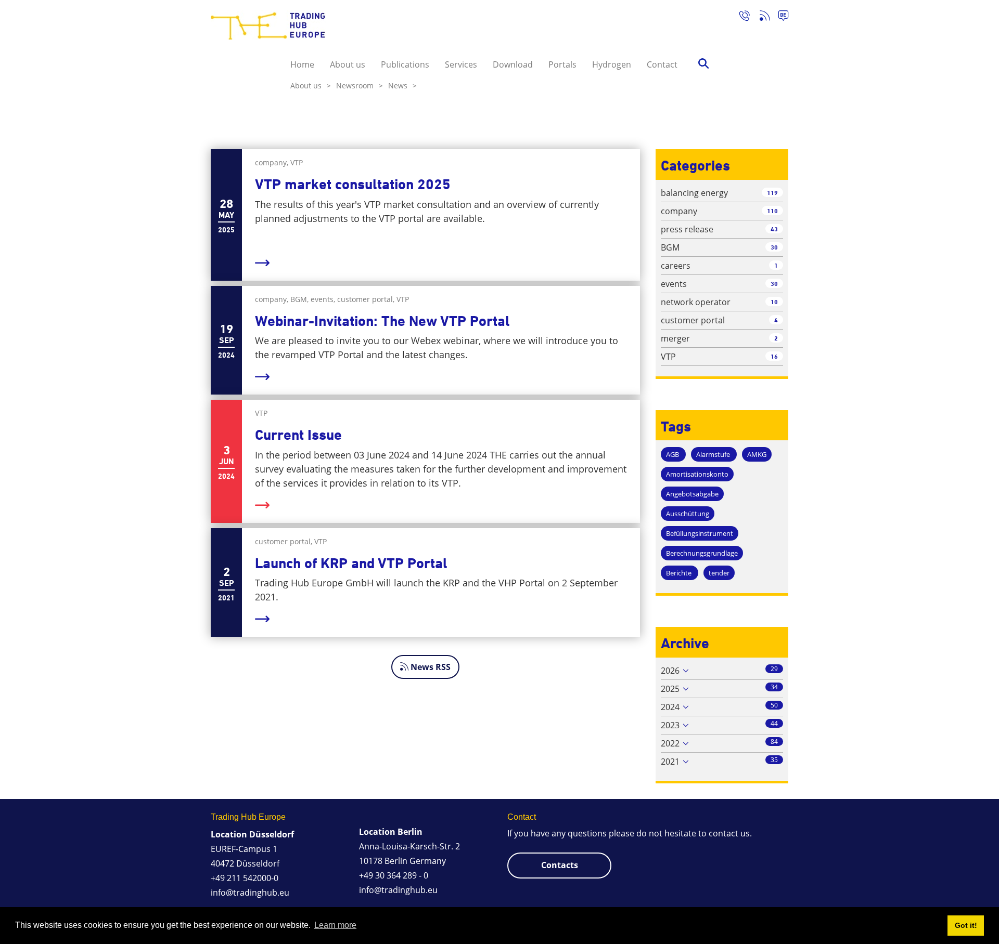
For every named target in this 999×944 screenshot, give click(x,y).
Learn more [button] (335, 925)
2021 (670, 761)
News (402, 85)
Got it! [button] (966, 925)
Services (461, 64)
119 (772, 192)
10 (774, 302)
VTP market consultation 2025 (353, 184)
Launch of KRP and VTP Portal (351, 563)
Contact (662, 64)
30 (774, 247)
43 (774, 229)
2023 (670, 725)
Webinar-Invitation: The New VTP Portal (382, 321)
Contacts (559, 865)
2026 (670, 670)
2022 (670, 743)
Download (513, 64)
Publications (405, 64)
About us (347, 64)
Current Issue (298, 434)
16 (774, 356)
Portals (562, 64)
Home (302, 64)
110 (772, 211)
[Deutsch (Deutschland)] (779, 17)
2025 (670, 688)
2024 (670, 707)
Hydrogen (611, 64)
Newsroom (359, 85)
